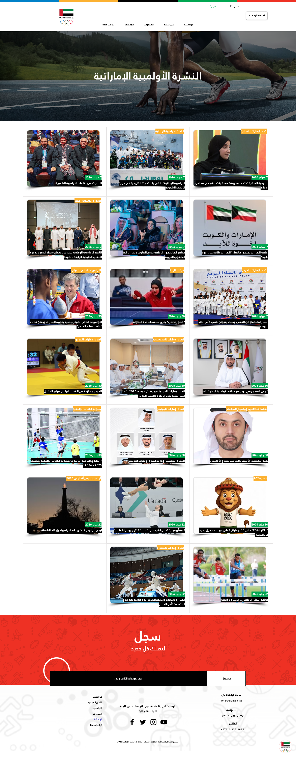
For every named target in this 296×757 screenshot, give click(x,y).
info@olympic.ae (231, 700)
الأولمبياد (97, 708)
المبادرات (97, 714)
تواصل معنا (96, 725)
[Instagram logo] (153, 722)
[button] (169, 25)
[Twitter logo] (143, 722)
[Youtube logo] (164, 722)
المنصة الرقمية (257, 15)
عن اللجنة (97, 697)
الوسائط (98, 719)
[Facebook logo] (132, 722)
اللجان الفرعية (95, 702)
